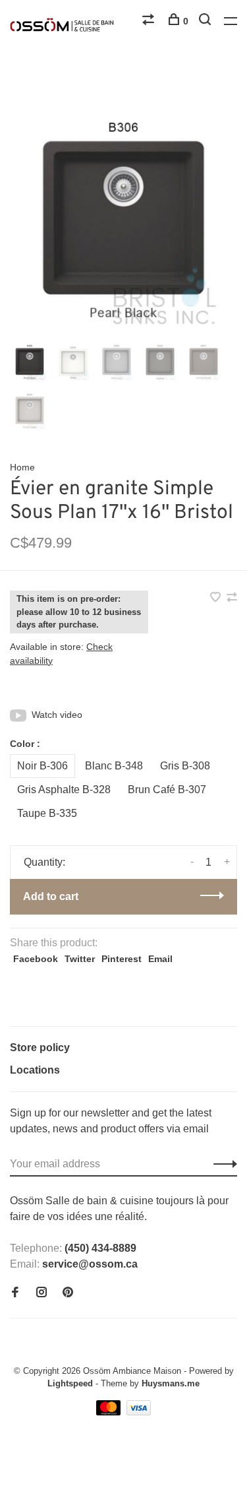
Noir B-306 (42, 765)
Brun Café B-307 (167, 789)
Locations (35, 1070)
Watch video (57, 714)
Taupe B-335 (47, 813)
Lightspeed (70, 1383)
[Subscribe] (221, 1164)
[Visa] (138, 1411)
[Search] (206, 21)
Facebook (35, 958)
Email (160, 958)
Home (22, 467)
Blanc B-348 (114, 765)
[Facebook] (15, 1293)
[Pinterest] (68, 1293)
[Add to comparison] (232, 598)
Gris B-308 (185, 765)
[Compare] (149, 21)
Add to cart (50, 896)
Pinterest (121, 958)
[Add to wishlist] (216, 598)
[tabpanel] (123, 226)
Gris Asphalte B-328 (64, 789)
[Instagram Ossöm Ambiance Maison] (41, 1293)
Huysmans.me (171, 1383)
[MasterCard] (109, 1411)
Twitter (80, 958)
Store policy (40, 1047)
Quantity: (44, 862)
